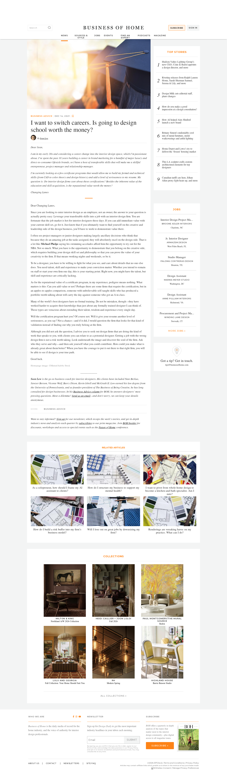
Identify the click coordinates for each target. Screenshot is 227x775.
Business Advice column (86, 391)
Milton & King (65, 618)
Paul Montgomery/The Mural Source (162, 619)
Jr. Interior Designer (177, 238)
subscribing (85, 423)
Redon (162, 623)
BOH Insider (130, 423)
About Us (33, 763)
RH (113, 680)
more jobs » (176, 330)
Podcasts (144, 35)
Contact (51, 763)
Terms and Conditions (174, 763)
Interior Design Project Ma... (177, 219)
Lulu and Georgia (65, 680)
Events (108, 35)
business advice (41, 116)
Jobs (97, 35)
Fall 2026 (113, 621)
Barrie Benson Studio (162, 682)
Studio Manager (177, 257)
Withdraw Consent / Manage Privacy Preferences (176, 768)
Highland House (162, 680)
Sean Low (44, 138)
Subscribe (176, 28)
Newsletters (71, 763)
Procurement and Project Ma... (177, 313)
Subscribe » (159, 745)
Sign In (193, 28)
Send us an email (81, 395)
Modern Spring (113, 682)
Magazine (160, 35)
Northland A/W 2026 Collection (65, 621)
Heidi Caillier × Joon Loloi (113, 618)
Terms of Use (92, 748)
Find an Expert (125, 36)
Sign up (61, 419)
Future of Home (107, 427)
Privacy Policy (133, 748)
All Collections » (113, 695)
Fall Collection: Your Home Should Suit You (65, 682)
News (64, 35)
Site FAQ (91, 763)
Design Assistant (176, 276)
